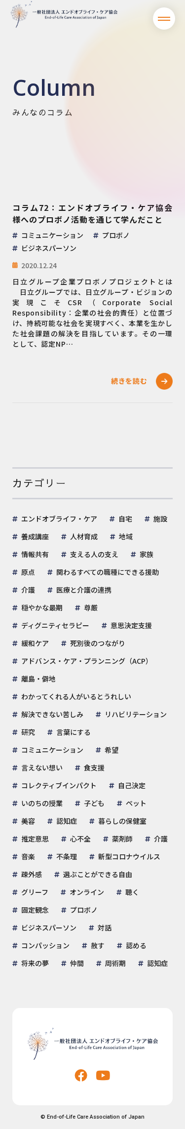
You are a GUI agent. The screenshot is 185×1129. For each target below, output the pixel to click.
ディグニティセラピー (55, 625)
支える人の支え (94, 554)
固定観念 (35, 910)
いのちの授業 (42, 803)
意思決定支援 (131, 625)
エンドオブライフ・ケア (59, 519)
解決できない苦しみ (52, 714)
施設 (160, 519)
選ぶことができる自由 (97, 874)
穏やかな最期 (42, 607)
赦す (98, 945)
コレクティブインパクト (59, 785)
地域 (126, 536)
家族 (146, 554)
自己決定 (132, 785)
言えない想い (42, 767)
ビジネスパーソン (48, 927)
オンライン (87, 892)
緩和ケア (35, 643)
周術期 (115, 963)
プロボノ (84, 910)
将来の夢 (35, 963)
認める (136, 945)
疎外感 (31, 874)
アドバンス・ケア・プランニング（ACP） (86, 661)
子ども (94, 803)
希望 (111, 750)
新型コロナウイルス (129, 856)
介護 (28, 590)
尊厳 (91, 607)
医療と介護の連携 (83, 590)
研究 (28, 732)
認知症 (66, 821)
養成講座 (35, 536)
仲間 (77, 963)
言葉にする (73, 732)
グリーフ (34, 892)
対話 (104, 927)
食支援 (94, 767)
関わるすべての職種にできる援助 (107, 572)
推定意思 (35, 839)
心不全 (80, 839)
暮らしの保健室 (122, 821)
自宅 (125, 519)
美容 (28, 821)
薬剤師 (122, 839)
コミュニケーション (52, 750)
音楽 (28, 856)
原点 (28, 572)
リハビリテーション (136, 714)
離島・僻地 (38, 679)
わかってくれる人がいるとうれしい (76, 696)
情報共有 (35, 554)
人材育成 (84, 536)
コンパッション (45, 945)
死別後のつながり (97, 643)
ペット (136, 803)
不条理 (66, 856)
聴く (132, 892)
